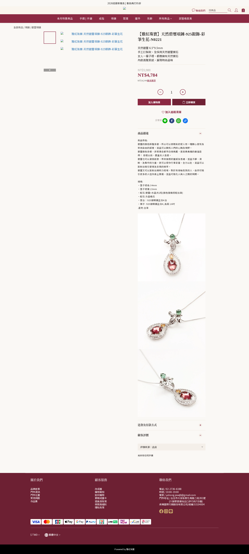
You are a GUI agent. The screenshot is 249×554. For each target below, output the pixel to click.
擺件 (137, 18)
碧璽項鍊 (36, 27)
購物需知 (99, 492)
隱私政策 (99, 507)
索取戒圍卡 (101, 498)
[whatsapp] (178, 120)
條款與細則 (101, 504)
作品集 (34, 501)
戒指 (101, 18)
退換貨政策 (101, 501)
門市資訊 (35, 492)
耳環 (125, 18)
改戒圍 (98, 489)
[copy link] (185, 120)
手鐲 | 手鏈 (86, 18)
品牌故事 (35, 489)
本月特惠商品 (65, 18)
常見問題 (35, 498)
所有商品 (164, 18)
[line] (165, 120)
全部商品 (18, 27)
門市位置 (35, 495)
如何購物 (99, 495)
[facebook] (171, 120)
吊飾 (149, 18)
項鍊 (113, 18)
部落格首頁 (185, 18)
